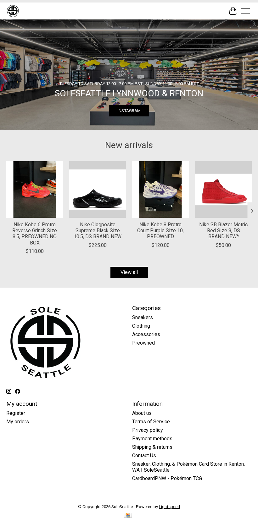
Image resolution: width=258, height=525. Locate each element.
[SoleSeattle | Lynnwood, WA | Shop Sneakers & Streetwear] (12, 10)
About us (142, 413)
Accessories (146, 334)
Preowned (143, 343)
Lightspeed (169, 506)
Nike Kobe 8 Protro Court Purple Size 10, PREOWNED (160, 230)
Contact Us (144, 455)
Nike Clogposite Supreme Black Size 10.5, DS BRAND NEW (97, 230)
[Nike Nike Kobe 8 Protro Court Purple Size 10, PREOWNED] (160, 189)
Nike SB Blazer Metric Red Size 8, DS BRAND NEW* (223, 230)
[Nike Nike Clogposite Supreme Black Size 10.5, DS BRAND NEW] (97, 189)
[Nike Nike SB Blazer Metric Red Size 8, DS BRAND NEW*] (223, 189)
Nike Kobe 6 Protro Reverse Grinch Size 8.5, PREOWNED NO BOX (34, 234)
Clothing (141, 326)
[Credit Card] (128, 516)
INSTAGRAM (129, 110)
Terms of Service (151, 422)
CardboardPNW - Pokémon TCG (167, 478)
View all (129, 272)
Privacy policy (147, 430)
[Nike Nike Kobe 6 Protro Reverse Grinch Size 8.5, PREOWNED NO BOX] (34, 189)
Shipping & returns (152, 447)
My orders (17, 422)
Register (15, 413)
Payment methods (152, 439)
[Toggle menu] (245, 11)
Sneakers (142, 317)
